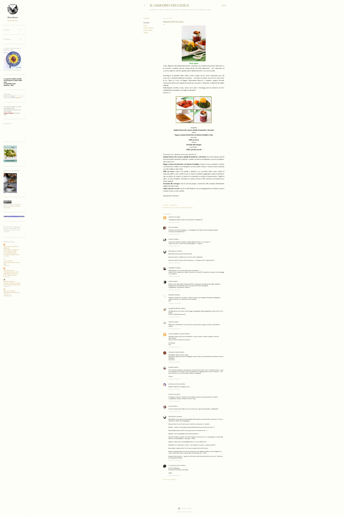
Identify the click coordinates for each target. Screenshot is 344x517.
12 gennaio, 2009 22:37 (174, 411)
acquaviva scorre (9, 270)
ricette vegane (148, 30)
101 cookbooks (8, 261)
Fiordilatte (172, 268)
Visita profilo (12, 21)
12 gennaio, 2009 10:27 (174, 347)
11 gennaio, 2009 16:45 (174, 246)
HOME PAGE (154, 10)
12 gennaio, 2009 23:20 (175, 460)
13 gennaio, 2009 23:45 (174, 475)
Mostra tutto (8, 296)
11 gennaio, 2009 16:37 (174, 234)
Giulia (170, 281)
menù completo (148, 28)
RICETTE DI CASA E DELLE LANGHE (193, 10)
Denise (171, 322)
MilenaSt (171, 295)
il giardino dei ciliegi (169, 5)
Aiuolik (171, 367)
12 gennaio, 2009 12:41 (174, 379)
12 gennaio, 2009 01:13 (174, 289)
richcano (190, 512)
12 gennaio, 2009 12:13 (174, 362)
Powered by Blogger (186, 508)
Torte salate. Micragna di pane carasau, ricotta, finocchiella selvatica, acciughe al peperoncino (11, 252)
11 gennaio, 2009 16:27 (174, 222)
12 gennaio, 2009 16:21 (174, 389)
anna (170, 406)
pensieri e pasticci (9, 281)
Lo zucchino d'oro (174, 465)
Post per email (173, 205)
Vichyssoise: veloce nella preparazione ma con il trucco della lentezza (11, 273)
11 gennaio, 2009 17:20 (174, 262)
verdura (145, 32)
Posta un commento (169, 479)
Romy (170, 227)
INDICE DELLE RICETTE (172, 10)
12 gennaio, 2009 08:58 (175, 303)
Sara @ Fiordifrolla (174, 308)
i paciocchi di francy (10, 291)
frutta (145, 25)
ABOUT (161, 10)
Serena (171, 239)
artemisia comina (174, 384)
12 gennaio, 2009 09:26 (175, 317)
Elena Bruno (172, 251)
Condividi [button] (146, 18)
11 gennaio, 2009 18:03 (174, 276)
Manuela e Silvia (173, 352)
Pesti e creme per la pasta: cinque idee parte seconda (12, 283)
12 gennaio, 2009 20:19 (174, 401)
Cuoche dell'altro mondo (176, 334)
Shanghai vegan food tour (12, 292)
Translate (18, 98)
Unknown (172, 217)
